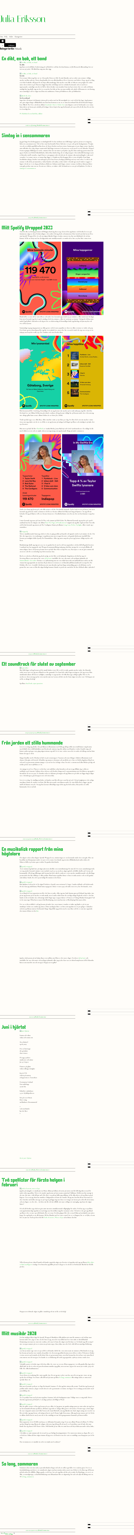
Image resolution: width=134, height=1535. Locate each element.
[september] (24, 668)
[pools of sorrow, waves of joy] (30, 1188)
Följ (5, 37)
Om (1, 37)
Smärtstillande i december (28, 560)
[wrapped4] (24, 531)
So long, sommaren (65, 1377)
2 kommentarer (44, 1170)
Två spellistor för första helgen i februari (33, 1183)
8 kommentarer (45, 125)
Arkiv (11, 37)
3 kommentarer (42, 654)
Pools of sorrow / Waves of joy (53, 1217)
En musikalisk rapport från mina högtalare (32, 852)
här (37, 911)
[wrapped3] (61, 507)
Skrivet (41, 839)
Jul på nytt (48, 558)
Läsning (33, 125)
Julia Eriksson (22, 18)
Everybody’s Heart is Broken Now (54, 105)
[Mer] (2, 41)
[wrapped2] (61, 409)
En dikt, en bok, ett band (24, 59)
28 (4, 1533)
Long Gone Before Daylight (72, 525)
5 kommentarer (42, 217)
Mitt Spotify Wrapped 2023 (27, 228)
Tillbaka (11, 45)
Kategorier (18, 37)
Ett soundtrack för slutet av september (39, 664)
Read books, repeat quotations (34, 683)
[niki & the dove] (25, 96)
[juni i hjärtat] (24, 1031)
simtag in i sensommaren (28, 168)
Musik (38, 125)
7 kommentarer (42, 1323)
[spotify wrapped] (26, 866)
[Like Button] (89, 119)
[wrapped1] (61, 314)
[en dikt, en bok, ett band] (28, 62)
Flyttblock (40, 429)
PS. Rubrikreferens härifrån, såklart (31, 114)
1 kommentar (42, 1017)
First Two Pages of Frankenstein (55, 523)
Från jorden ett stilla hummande (32, 743)
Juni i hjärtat (14, 1027)
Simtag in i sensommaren (26, 136)
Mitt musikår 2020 (19, 1334)
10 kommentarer (42, 1454)
